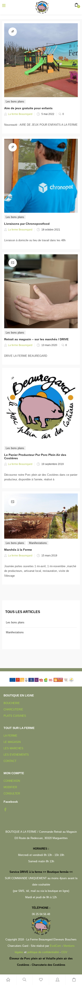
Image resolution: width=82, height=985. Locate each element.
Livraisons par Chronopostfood (27, 223)
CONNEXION (12, 780)
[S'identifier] (57, 979)
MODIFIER (10, 787)
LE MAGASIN (12, 742)
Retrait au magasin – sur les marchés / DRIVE (36, 339)
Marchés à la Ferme (18, 549)
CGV (64, 952)
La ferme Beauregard (20, 114)
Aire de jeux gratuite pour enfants (28, 108)
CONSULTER (12, 793)
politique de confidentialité (43, 952)
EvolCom (55, 945)
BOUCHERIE (12, 703)
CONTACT (10, 761)
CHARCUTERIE (13, 709)
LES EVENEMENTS (16, 754)
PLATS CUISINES (15, 715)
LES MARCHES (13, 748)
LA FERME (10, 735)
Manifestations (38, 543)
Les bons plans (15, 101)
